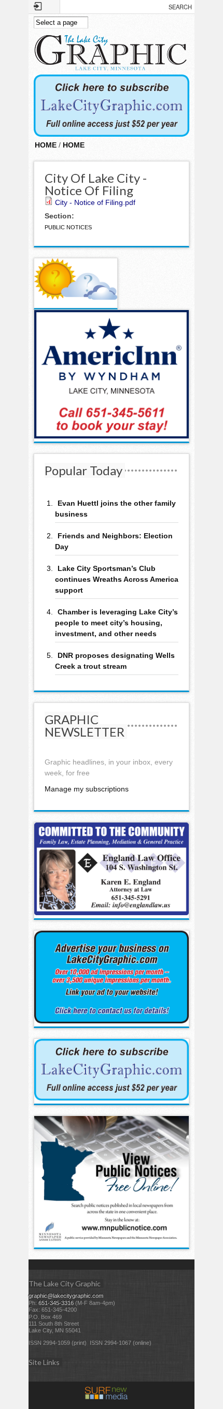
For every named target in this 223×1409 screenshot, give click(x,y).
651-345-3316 (56, 1303)
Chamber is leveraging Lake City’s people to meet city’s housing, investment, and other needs (116, 623)
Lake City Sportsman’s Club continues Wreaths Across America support (116, 579)
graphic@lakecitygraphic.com (66, 1296)
